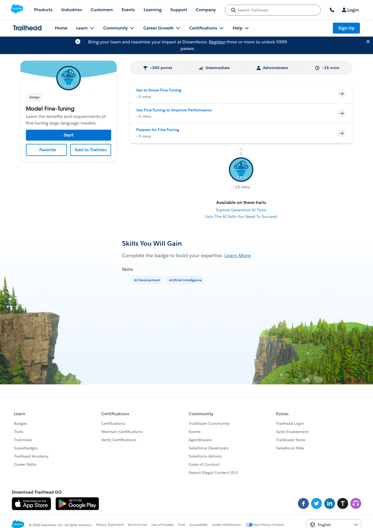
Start (68, 135)
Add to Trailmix (91, 150)
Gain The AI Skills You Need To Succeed (241, 216)
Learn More (237, 255)
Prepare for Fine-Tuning (157, 129)
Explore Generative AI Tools (241, 209)
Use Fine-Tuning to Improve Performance (174, 110)
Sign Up (346, 28)
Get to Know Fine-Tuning (158, 90)
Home (61, 28)
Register (217, 42)
